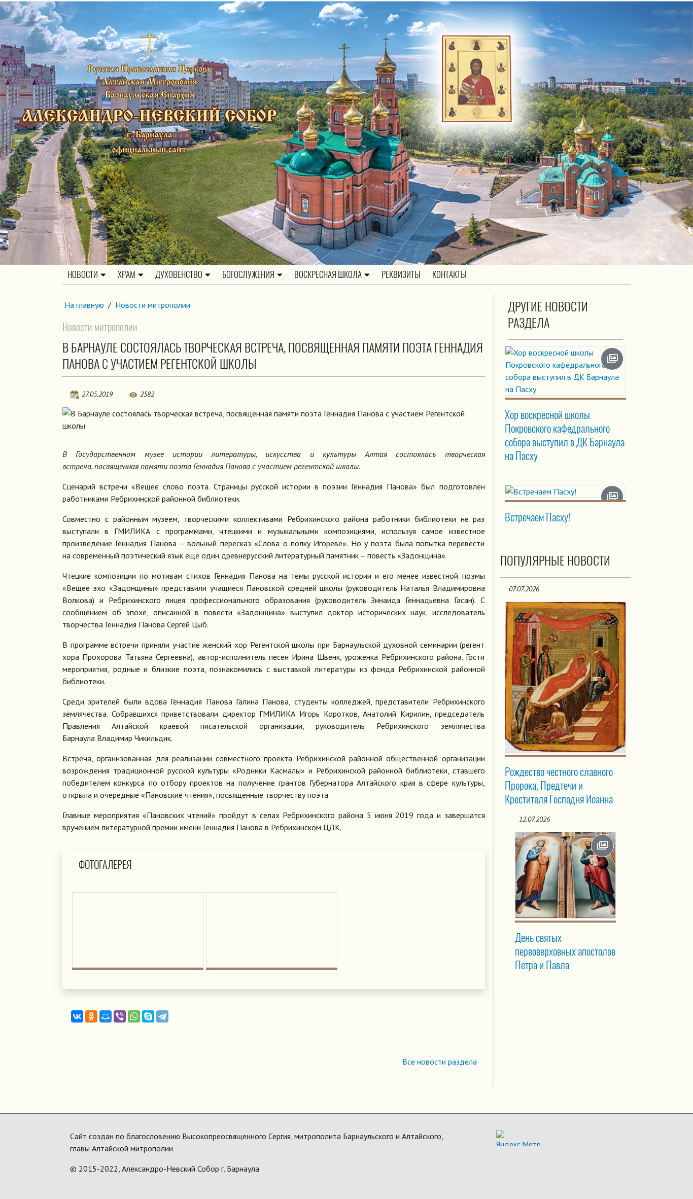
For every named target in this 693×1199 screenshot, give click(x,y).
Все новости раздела (439, 1061)
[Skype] (148, 1016)
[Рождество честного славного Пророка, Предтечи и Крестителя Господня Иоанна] (566, 677)
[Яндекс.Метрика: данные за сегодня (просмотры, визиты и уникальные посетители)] (518, 1138)
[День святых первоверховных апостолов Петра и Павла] (565, 875)
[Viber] (120, 1016)
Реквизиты (401, 274)
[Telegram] (162, 1016)
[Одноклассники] (91, 1016)
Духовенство (178, 274)
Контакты (449, 274)
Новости (82, 274)
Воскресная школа (328, 274)
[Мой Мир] (105, 1016)
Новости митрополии (152, 305)
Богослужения (248, 274)
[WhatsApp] (134, 1016)
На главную (84, 305)
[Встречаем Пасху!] (566, 491)
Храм (126, 274)
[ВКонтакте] (77, 1016)
